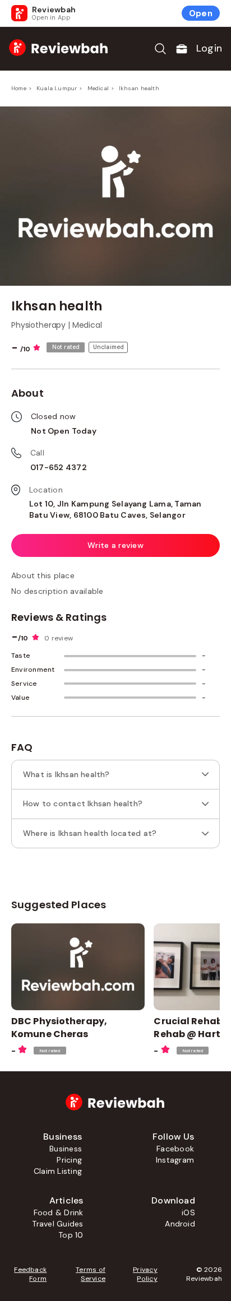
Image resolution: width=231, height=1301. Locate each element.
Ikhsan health (139, 88)
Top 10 (70, 1235)
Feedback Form (30, 1274)
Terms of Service (90, 1274)
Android (180, 1224)
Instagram (175, 1160)
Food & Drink (59, 1212)
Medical (98, 88)
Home (18, 88)
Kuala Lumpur (56, 88)
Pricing (69, 1160)
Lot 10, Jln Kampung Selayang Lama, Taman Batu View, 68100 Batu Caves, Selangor (115, 509)
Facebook (175, 1149)
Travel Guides (57, 1224)
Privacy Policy (145, 1274)
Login (209, 48)
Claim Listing (58, 1171)
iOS (188, 1212)
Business (65, 1149)
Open (200, 13)
